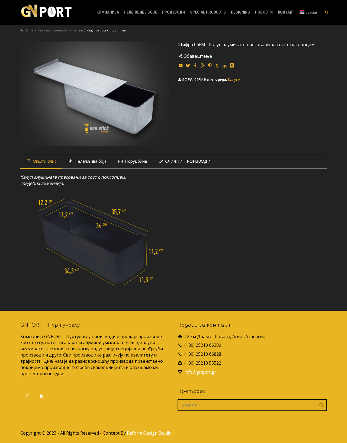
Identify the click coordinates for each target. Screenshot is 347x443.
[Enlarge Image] (94, 93)
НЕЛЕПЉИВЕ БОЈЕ (140, 12)
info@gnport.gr (200, 372)
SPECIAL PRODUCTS (208, 12)
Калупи (234, 79)
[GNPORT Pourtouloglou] (46, 10)
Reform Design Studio (149, 433)
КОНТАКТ (286, 12)
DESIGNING (240, 12)
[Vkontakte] (232, 65)
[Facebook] (195, 65)
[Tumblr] (217, 65)
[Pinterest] (210, 65)
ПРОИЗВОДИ (173, 12)
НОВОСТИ (264, 12)
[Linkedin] (224, 65)
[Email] (181, 65)
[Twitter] (188, 65)
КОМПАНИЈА (108, 12)
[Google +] (203, 65)
